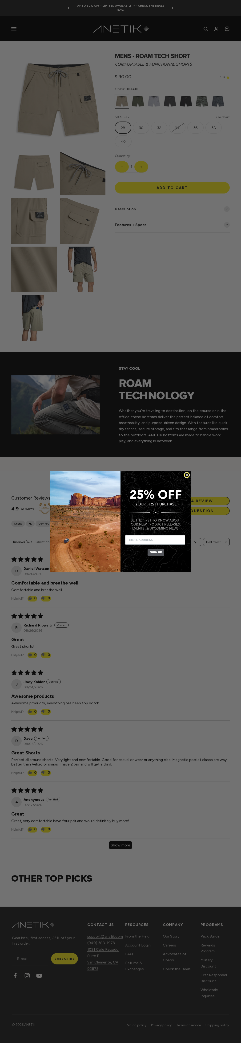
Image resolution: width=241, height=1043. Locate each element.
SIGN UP (156, 552)
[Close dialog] (187, 475)
